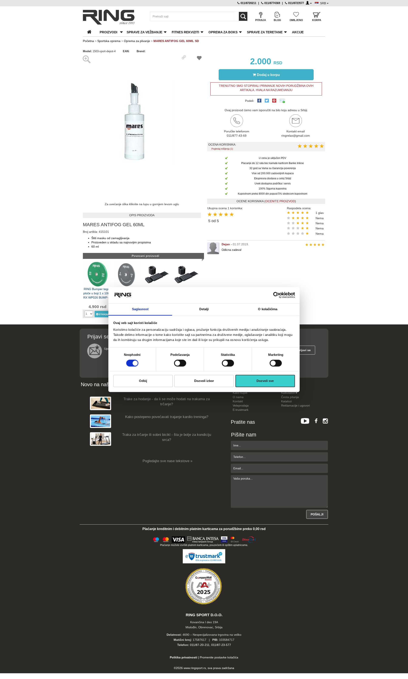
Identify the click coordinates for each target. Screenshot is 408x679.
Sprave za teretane (265, 32)
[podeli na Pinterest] (274, 100)
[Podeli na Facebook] (259, 100)
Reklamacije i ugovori (295, 405)
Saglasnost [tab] (140, 309)
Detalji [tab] (204, 309)
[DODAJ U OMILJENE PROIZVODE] (199, 58)
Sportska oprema (108, 41)
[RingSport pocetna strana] (91, 32)
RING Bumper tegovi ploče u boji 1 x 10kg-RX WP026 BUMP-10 (97, 293)
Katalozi (286, 401)
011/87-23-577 (221, 645)
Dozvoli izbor (204, 381)
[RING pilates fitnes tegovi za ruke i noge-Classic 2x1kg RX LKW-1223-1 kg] (156, 273)
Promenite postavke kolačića (219, 657)
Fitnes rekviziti (185, 32)
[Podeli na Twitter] (267, 100)
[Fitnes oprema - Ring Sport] (112, 17)
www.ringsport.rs (195, 668)
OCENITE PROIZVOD (280, 201)
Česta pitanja (290, 397)
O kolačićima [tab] (267, 309)
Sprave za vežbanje (144, 32)
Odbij (143, 381)
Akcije (298, 32)
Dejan (226, 244)
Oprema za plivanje (137, 41)
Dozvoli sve (265, 381)
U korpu (103, 314)
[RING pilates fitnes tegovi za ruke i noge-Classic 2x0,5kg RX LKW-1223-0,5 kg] (186, 273)
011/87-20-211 (200, 645)
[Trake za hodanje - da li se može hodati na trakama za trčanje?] (100, 403)
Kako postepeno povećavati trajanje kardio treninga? (166, 417)
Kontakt (238, 401)
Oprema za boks (223, 32)
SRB (323, 3)
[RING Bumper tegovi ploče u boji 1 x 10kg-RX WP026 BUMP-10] (97, 273)
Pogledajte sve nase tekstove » (167, 461)
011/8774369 (272, 3)
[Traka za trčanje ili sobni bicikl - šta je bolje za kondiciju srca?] (100, 439)
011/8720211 (248, 3)
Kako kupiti (240, 392)
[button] (183, 57)
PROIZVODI (108, 32)
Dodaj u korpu (268, 75)
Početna (88, 41)
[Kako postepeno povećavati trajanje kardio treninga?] (100, 421)
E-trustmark (240, 409)
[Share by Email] (282, 100)
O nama (238, 397)
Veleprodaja (241, 405)
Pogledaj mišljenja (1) (222, 148)
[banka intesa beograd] (203, 539)
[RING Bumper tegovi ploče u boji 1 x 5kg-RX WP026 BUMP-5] (127, 273)
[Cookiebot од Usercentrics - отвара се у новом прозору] (276, 295)
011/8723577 (295, 3)
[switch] (180, 363)
